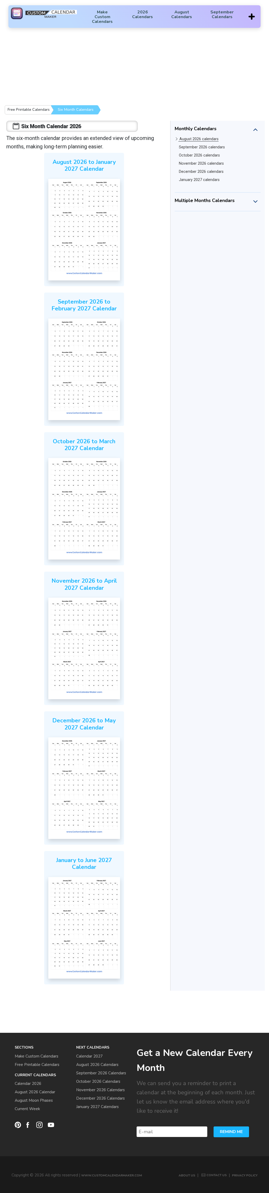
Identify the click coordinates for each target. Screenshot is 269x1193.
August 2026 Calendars (97, 1064)
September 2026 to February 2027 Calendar (84, 305)
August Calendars (181, 14)
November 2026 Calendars (100, 1090)
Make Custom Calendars (102, 16)
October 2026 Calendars (98, 1081)
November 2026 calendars (201, 163)
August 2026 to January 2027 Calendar (84, 165)
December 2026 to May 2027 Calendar (84, 724)
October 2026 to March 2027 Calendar (84, 444)
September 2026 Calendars (101, 1073)
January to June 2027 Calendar (84, 863)
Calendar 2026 (28, 1083)
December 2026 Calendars (100, 1098)
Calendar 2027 (89, 1056)
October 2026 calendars (199, 155)
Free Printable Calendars (29, 109)
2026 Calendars (142, 14)
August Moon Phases (34, 1100)
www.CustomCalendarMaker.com (111, 1175)
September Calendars (222, 14)
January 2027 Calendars (97, 1106)
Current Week (27, 1108)
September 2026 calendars (202, 147)
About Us (187, 1175)
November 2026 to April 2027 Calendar (84, 584)
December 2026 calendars (201, 171)
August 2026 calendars (199, 139)
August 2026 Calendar (35, 1092)
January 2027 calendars (199, 180)
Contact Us (216, 1175)
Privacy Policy (244, 1175)
